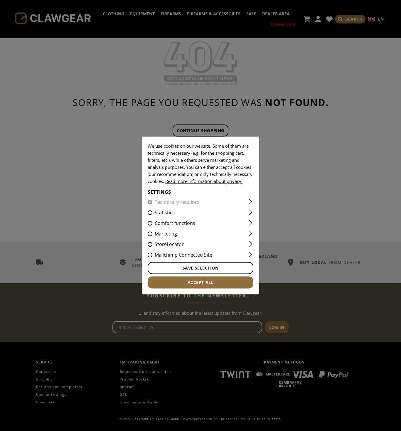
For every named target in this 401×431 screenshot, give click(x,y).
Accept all (201, 282)
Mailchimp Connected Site (183, 255)
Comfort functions (175, 223)
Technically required (177, 202)
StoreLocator (169, 244)
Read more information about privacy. (203, 181)
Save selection (201, 268)
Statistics (165, 213)
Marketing (166, 234)
